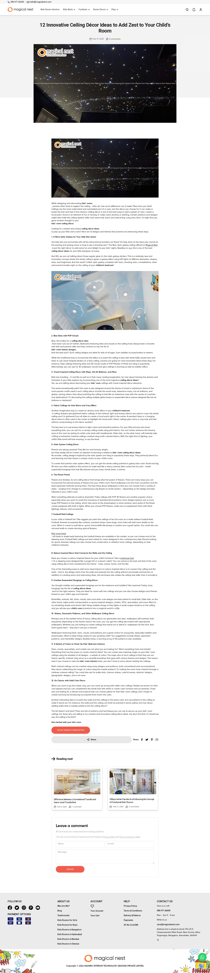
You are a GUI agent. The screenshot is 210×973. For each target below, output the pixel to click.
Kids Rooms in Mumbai (68, 939)
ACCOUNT (97, 901)
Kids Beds (68, 9)
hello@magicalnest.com (40, 2)
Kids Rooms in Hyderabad (69, 934)
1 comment (76, 807)
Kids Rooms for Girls (67, 920)
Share (93, 740)
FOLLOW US (15, 901)
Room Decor (99, 9)
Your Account (97, 911)
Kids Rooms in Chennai (68, 944)
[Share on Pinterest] (152, 739)
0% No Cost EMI (131, 925)
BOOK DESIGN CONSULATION (70, 730)
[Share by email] (157, 739)
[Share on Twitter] (147, 739)
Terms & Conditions (133, 911)
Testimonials (63, 915)
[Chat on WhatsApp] (202, 957)
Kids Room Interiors (50, 9)
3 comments (134, 807)
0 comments (115, 39)
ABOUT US (63, 901)
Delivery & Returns (132, 915)
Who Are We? (63, 906)
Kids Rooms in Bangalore (69, 929)
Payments (128, 920)
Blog (59, 911)
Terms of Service (127, 837)
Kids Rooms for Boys (67, 925)
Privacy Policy (109, 837)
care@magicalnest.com (168, 924)
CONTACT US (165, 901)
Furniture (83, 9)
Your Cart (95, 915)
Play (113, 9)
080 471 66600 (17, 2)
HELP (127, 901)
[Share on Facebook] (142, 739)
